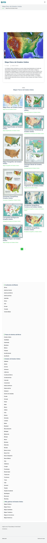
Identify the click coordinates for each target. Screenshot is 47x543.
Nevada (6, 447)
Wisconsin (6, 496)
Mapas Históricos (8, 517)
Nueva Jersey (7, 450)
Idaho (5, 404)
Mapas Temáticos (8, 512)
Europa (5, 306)
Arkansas (6, 369)
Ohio (5, 461)
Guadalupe (6, 339)
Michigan (6, 431)
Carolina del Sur (7, 377)
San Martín (6, 356)
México (5, 347)
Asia (5, 303)
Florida (5, 396)
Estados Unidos (7, 337)
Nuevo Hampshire (8, 455)
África (5, 287)
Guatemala (6, 342)
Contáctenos (4, 528)
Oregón (6, 466)
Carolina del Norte (8, 374)
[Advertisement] (25, 19)
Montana (6, 442)
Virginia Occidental (8, 490)
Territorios (6, 477)
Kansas (5, 415)
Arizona (6, 366)
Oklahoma (6, 463)
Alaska (5, 364)
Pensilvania (6, 469)
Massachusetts (7, 428)
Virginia (6, 488)
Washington (7, 493)
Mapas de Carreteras (9, 515)
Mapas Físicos (7, 507)
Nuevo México (7, 458)
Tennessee (6, 474)
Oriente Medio (7, 311)
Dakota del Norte (8, 385)
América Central (8, 290)
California (6, 372)
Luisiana (6, 420)
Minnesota (6, 434)
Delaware (6, 391)
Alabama (6, 361)
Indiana (5, 409)
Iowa (5, 412)
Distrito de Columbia (9, 393)
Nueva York (6, 453)
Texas (5, 480)
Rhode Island (7, 471)
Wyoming (6, 498)
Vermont (6, 485)
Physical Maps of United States (14, 526)
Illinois (5, 407)
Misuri (5, 439)
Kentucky (6, 418)
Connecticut (7, 383)
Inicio (3, 8)
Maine (5, 423)
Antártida (6, 298)
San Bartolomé (7, 353)
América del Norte (8, 293)
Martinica (6, 345)
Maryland (6, 426)
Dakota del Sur (7, 388)
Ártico (5, 301)
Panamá (6, 350)
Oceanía (6, 309)
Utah (5, 482)
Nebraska (6, 445)
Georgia (6, 399)
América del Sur (8, 295)
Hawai (5, 401)
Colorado (6, 380)
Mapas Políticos (8, 504)
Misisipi (6, 436)
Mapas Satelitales (8, 509)
